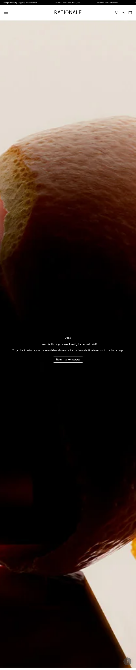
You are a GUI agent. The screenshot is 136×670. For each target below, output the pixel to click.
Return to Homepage (68, 359)
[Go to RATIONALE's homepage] (68, 12)
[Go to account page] (122, 12)
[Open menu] (6, 12)
